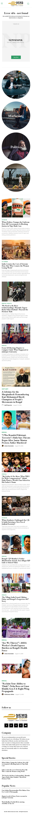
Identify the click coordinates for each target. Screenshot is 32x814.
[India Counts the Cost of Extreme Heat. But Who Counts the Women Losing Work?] (16, 250)
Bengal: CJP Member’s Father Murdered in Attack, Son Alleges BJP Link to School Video (16, 560)
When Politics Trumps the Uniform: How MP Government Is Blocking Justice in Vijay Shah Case (16, 224)
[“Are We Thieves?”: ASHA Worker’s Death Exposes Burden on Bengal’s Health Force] (16, 628)
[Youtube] (26, 725)
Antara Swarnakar (9, 446)
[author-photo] (3, 405)
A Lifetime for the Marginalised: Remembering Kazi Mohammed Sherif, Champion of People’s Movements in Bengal (15, 396)
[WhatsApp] (21, 725)
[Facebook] (6, 725)
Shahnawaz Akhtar (9, 694)
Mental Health (7, 303)
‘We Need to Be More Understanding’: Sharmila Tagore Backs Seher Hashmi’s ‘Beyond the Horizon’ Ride (15, 309)
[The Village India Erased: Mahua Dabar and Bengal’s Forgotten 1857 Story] (16, 583)
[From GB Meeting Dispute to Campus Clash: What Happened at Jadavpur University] (16, 334)
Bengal (4, 345)
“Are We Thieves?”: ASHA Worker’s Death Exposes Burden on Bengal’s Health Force (14, 646)
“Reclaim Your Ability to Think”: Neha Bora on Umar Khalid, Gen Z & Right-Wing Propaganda (15, 687)
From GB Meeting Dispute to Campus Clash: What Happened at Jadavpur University (15, 350)
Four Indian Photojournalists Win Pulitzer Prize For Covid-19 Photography (16, 791)
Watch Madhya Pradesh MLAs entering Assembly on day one (13, 802)
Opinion (4, 219)
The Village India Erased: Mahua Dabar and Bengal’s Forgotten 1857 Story (15, 599)
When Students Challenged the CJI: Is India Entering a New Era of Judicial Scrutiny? (16, 522)
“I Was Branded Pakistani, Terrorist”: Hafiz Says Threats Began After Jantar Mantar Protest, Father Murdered (16, 439)
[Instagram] (11, 725)
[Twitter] (16, 725)
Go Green (5, 261)
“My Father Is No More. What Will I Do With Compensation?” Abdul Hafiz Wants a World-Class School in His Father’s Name (16, 479)
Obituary (5, 389)
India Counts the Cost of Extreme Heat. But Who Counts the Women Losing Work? (15, 266)
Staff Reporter (8, 405)
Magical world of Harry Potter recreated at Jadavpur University (14, 797)
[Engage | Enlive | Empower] (16, 3)
